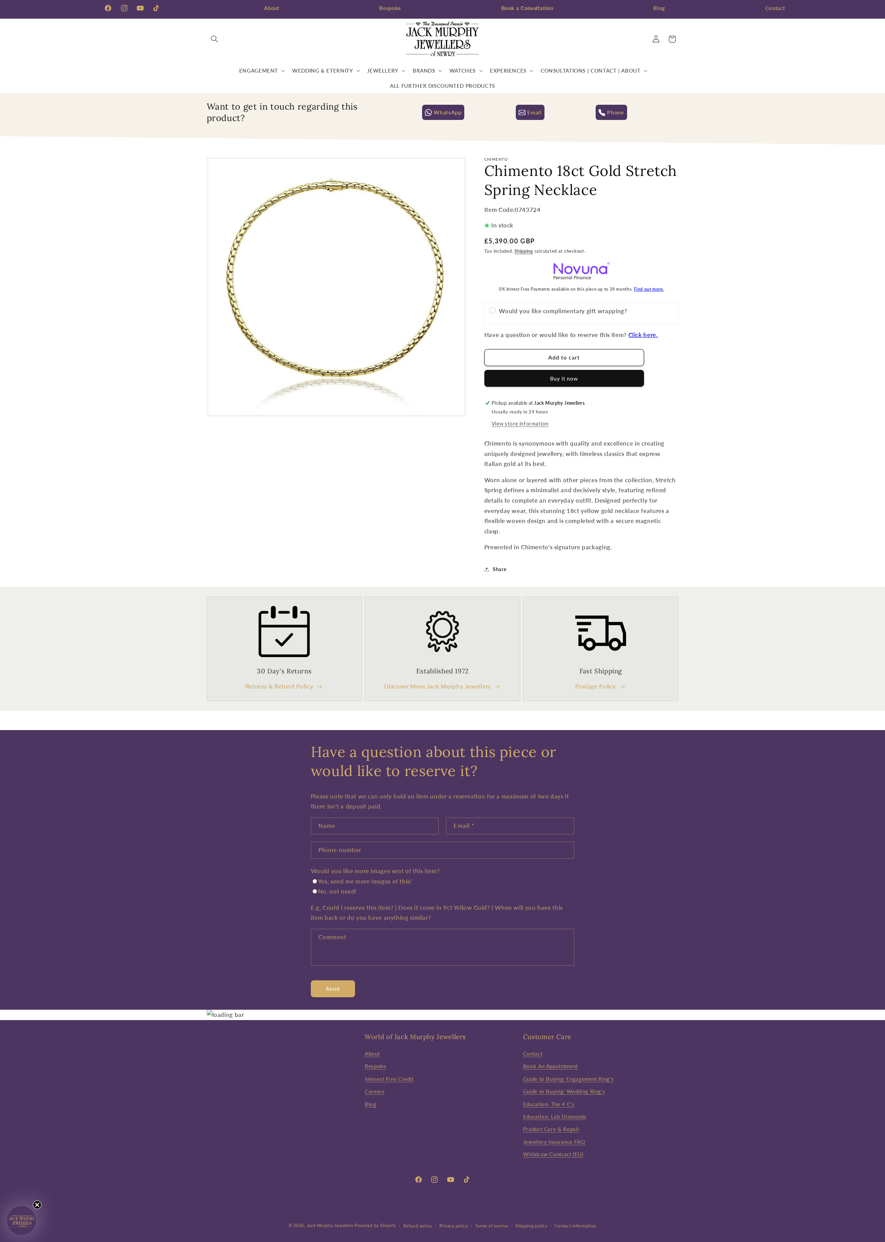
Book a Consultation (527, 8)
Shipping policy (531, 1226)
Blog (659, 8)
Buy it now (564, 378)
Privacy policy (453, 1226)
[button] (215, 39)
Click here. (643, 334)
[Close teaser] (37, 1205)
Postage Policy (595, 686)
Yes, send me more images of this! (365, 881)
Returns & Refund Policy (279, 686)
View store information (520, 423)
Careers (374, 1091)
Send (333, 988)
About (271, 8)
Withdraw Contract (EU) (553, 1154)
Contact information (575, 1226)
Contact (775, 8)
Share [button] (500, 569)
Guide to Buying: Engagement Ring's (568, 1078)
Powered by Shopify (375, 1225)
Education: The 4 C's (549, 1104)
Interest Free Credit (389, 1078)
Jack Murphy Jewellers (330, 1225)
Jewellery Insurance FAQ (554, 1141)
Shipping (523, 251)
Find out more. (649, 289)
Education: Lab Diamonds (555, 1116)
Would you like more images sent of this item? (375, 871)
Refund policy (417, 1226)
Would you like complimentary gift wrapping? (563, 311)
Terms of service (491, 1226)
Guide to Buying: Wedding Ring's (564, 1091)
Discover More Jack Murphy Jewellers (437, 686)
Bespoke (390, 8)
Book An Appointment (550, 1066)
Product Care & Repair (551, 1129)
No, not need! (337, 891)
